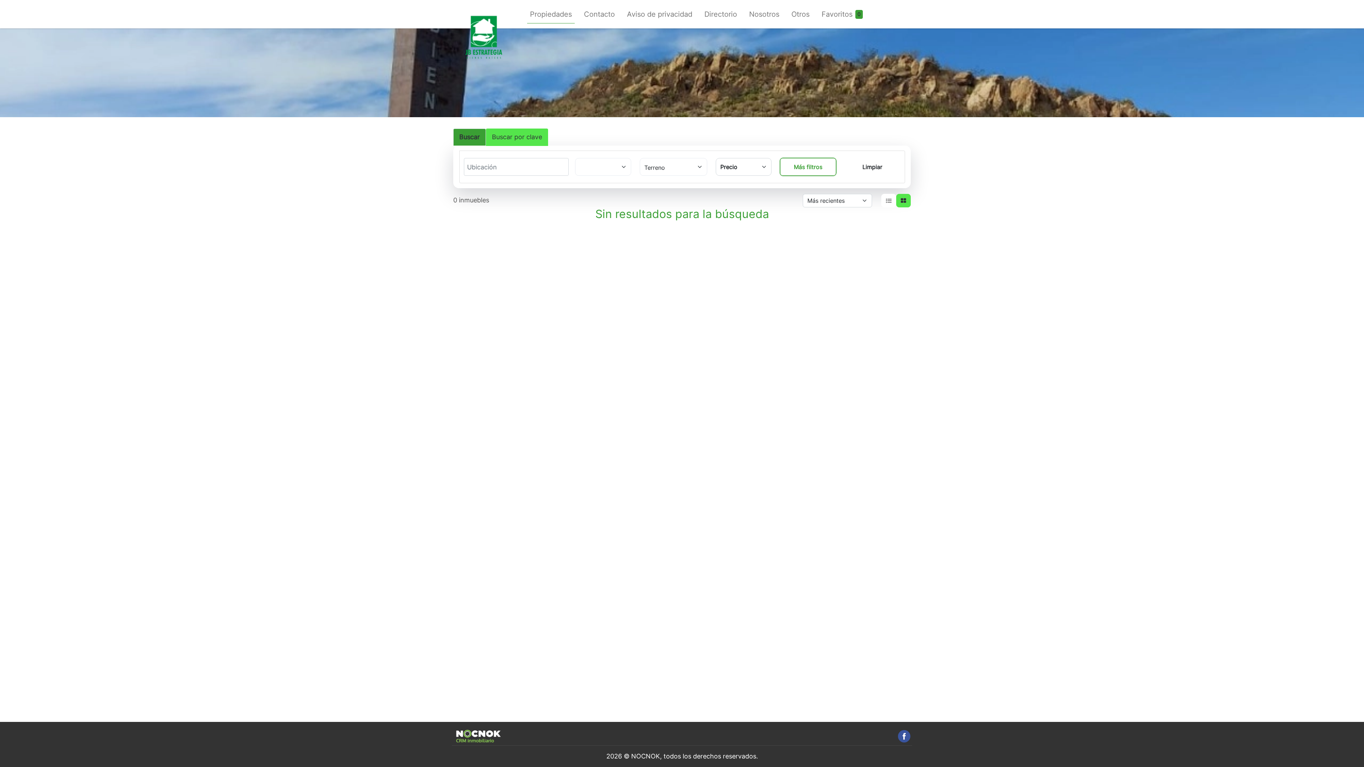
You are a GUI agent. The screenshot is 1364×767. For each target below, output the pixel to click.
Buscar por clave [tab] (517, 137)
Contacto (599, 14)
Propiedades (551, 14)
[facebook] (904, 736)
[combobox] (493, 167)
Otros (800, 14)
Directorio (720, 14)
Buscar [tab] (469, 137)
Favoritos (837, 14)
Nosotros (764, 14)
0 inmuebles (471, 200)
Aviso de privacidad (659, 14)
